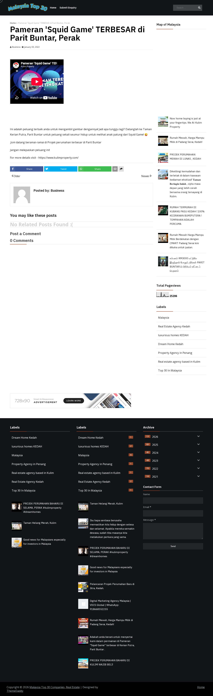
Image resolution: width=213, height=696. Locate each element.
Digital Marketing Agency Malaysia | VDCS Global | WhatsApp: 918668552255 (110, 605)
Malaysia (163, 317)
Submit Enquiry (68, 8)
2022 (155, 469)
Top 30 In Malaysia (170, 370)
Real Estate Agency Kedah (174, 326)
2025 (155, 445)
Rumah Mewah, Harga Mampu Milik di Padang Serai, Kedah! (187, 140)
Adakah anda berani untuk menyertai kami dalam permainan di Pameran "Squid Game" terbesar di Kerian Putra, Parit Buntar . (112, 643)
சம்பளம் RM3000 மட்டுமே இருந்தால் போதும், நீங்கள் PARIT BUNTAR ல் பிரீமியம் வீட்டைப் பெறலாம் (187, 264)
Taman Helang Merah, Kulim (39, 523)
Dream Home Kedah (170, 344)
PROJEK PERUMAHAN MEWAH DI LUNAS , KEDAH (185, 157)
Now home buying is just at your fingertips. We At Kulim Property (186, 123)
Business (16, 47)
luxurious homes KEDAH (173, 335)
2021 (155, 477)
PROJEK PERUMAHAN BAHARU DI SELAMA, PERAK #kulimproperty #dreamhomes (43, 508)
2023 (155, 461)
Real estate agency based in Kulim (179, 361)
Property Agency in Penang (175, 353)
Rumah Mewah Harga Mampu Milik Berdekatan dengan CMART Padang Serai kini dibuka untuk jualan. (187, 241)
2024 (155, 453)
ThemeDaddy (15, 691)
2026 (155, 437)
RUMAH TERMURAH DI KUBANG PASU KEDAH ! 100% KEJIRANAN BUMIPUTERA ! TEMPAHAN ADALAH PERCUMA (187, 215)
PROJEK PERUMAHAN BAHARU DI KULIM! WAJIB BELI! (110, 662)
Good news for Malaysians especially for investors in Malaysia (44, 542)
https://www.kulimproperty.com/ (58, 157)
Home (53, 8)
